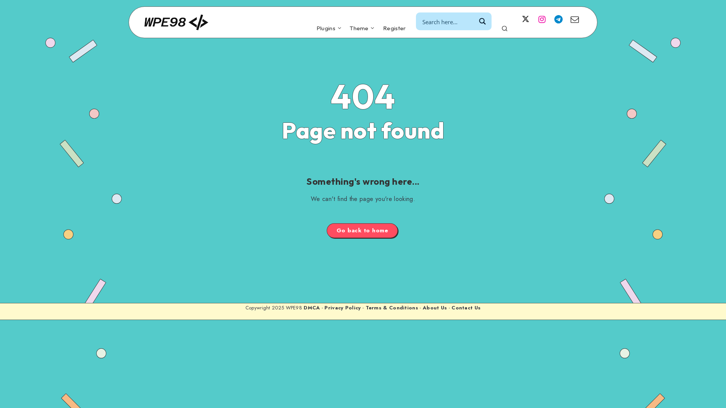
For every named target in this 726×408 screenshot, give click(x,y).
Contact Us (466, 307)
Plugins (325, 28)
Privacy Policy (342, 307)
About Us (435, 307)
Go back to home (362, 230)
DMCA (312, 307)
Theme (359, 28)
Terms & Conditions (392, 307)
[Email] (574, 19)
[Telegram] (558, 19)
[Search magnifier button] (482, 21)
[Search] (504, 27)
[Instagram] (541, 19)
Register (394, 28)
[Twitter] (525, 19)
